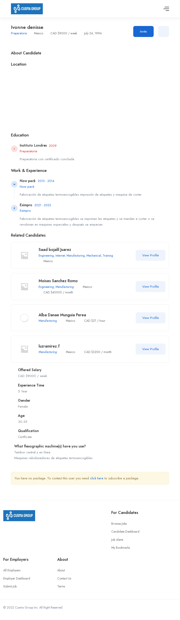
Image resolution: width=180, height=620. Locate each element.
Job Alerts (117, 539)
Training (108, 255)
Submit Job (10, 586)
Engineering (46, 255)
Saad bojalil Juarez (55, 249)
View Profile (150, 255)
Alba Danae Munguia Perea (62, 315)
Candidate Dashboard (125, 531)
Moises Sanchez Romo (58, 281)
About (61, 570)
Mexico (38, 33)
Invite (143, 31)
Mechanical (93, 255)
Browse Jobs (119, 523)
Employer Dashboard (16, 578)
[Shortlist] (163, 31)
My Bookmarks (120, 547)
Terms (61, 586)
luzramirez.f (49, 346)
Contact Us (64, 578)
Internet (60, 255)
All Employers (11, 570)
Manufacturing (76, 255)
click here (96, 478)
